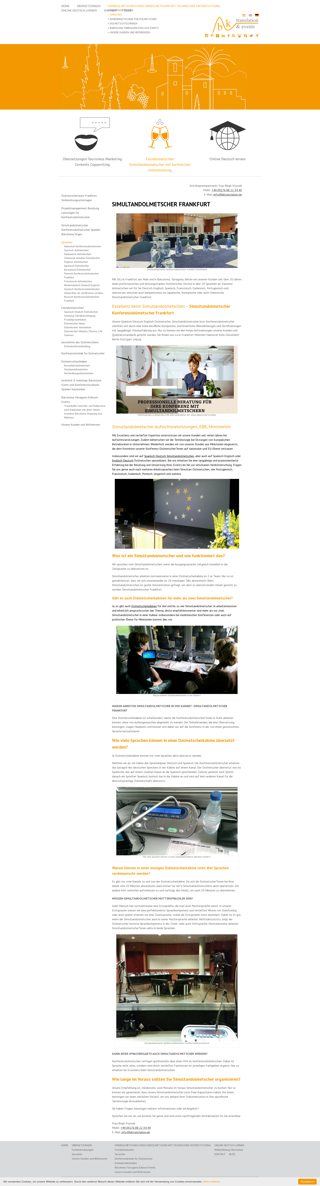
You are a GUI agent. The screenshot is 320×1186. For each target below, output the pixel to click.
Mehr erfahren (211, 1181)
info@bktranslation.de (227, 194)
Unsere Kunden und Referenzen (130, 32)
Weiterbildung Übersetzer (228, 1149)
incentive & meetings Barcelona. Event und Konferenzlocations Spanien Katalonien (81, 384)
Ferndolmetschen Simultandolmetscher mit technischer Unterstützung (164, 6)
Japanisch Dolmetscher (76, 265)
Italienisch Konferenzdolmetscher (82, 246)
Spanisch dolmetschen (76, 250)
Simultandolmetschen (76, 369)
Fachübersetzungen (83, 1149)
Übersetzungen (88, 6)
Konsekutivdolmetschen (77, 365)
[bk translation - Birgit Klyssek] (235, 24)
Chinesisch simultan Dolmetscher (82, 258)
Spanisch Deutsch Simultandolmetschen (169, 456)
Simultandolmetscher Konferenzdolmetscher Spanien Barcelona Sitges (80, 229)
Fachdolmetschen (121, 10)
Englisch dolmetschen (76, 262)
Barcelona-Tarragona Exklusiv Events (134, 28)
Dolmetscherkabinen (144, 606)
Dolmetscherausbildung (77, 346)
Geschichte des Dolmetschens (80, 342)
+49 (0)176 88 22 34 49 (227, 190)
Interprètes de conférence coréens (83, 293)
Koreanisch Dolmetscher (77, 269)
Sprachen (116, 14)
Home (65, 6)
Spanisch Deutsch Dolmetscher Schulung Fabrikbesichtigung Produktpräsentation (81, 315)
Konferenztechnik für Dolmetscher (133, 19)
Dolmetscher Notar (74, 323)
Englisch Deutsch (122, 460)
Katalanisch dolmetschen (77, 254)
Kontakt (219, 1154)
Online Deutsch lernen (79, 10)
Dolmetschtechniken (123, 23)
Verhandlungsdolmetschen (78, 373)
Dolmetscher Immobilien (77, 327)
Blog (232, 1154)
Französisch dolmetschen (78, 281)
